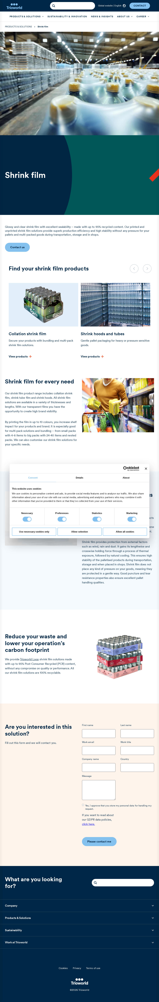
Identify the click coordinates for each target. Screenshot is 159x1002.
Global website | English (109, 5)
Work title (125, 742)
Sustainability (13, 931)
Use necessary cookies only (34, 531)
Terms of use (93, 968)
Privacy (77, 968)
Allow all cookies (125, 531)
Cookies (63, 968)
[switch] (62, 519)
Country (124, 759)
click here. (88, 824)
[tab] (79, 906)
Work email (88, 742)
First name (87, 725)
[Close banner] (146, 468)
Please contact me (99, 841)
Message (87, 775)
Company (12, 907)
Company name (90, 759)
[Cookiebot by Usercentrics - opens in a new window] (125, 468)
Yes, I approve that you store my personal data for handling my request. (118, 807)
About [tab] (126, 477)
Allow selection (79, 531)
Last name (125, 725)
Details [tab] (79, 477)
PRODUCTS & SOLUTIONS (18, 26)
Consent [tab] (33, 477)
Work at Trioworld (16, 943)
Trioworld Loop (29, 659)
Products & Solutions (18, 919)
